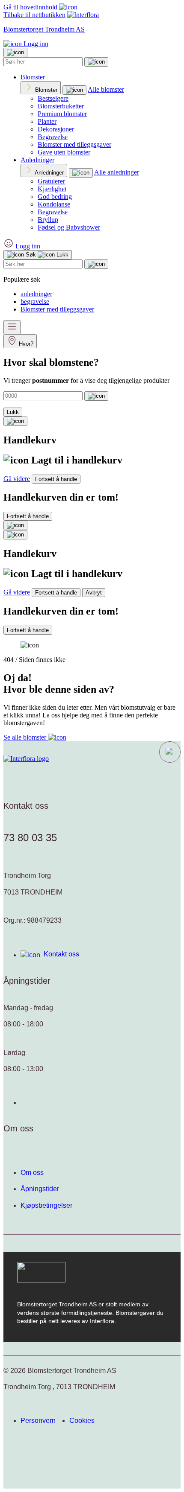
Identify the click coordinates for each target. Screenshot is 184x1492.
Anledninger (37, 159)
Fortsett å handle (56, 479)
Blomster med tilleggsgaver (74, 144)
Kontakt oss (61, 954)
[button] (170, 752)
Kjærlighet (52, 188)
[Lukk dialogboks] (15, 534)
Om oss (32, 1172)
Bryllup (48, 219)
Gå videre (16, 478)
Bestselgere (53, 98)
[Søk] (96, 62)
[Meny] (12, 327)
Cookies (82, 1420)
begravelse (35, 301)
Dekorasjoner (56, 129)
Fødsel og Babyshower (69, 227)
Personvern (38, 1420)
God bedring (55, 196)
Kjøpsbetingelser (46, 1205)
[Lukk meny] (15, 52)
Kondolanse (54, 204)
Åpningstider (40, 1188)
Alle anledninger (116, 172)
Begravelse (53, 136)
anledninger (36, 293)
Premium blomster (62, 113)
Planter (47, 121)
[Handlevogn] (15, 421)
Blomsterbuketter (61, 106)
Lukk (13, 412)
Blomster (33, 77)
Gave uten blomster (64, 152)
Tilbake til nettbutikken (34, 14)
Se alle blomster (25, 737)
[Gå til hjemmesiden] (26, 759)
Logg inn (35, 43)
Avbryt (94, 592)
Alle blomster (106, 89)
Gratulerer (51, 181)
